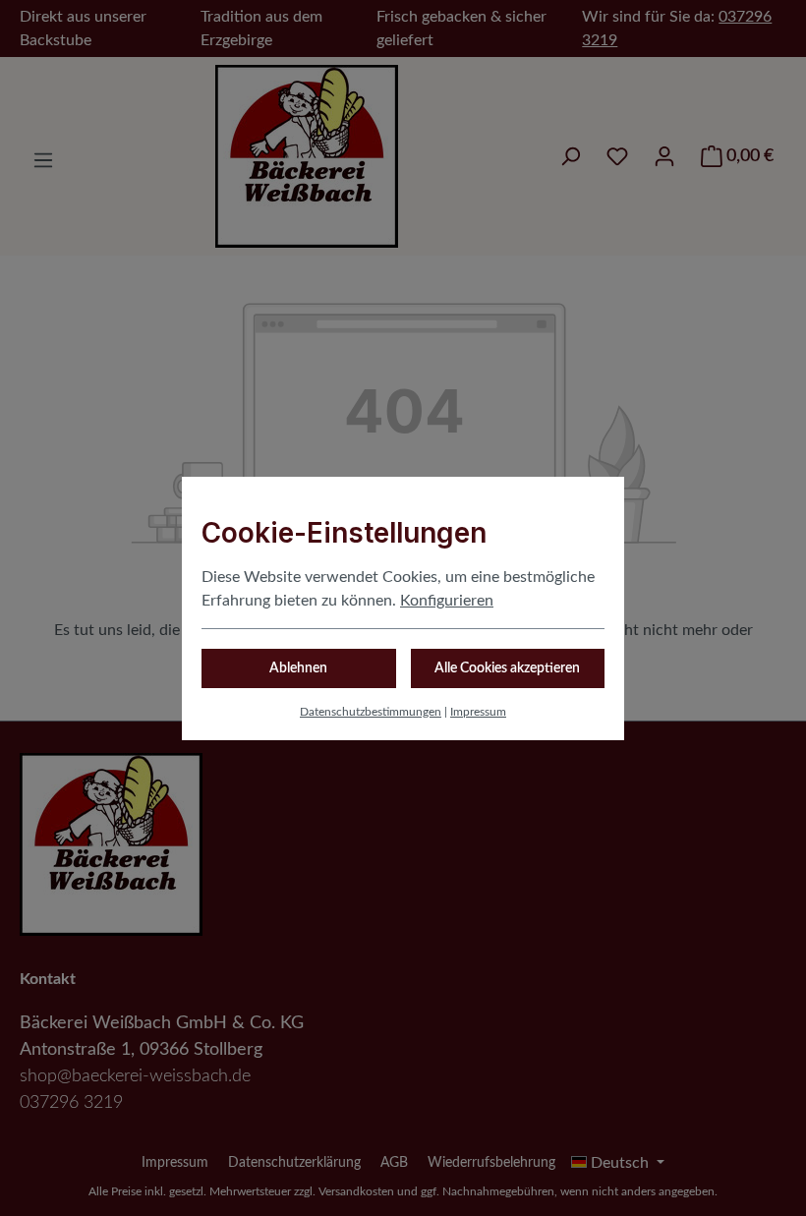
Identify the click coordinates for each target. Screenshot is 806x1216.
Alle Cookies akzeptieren (507, 668)
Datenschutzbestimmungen (370, 712)
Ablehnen (298, 668)
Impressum (478, 712)
